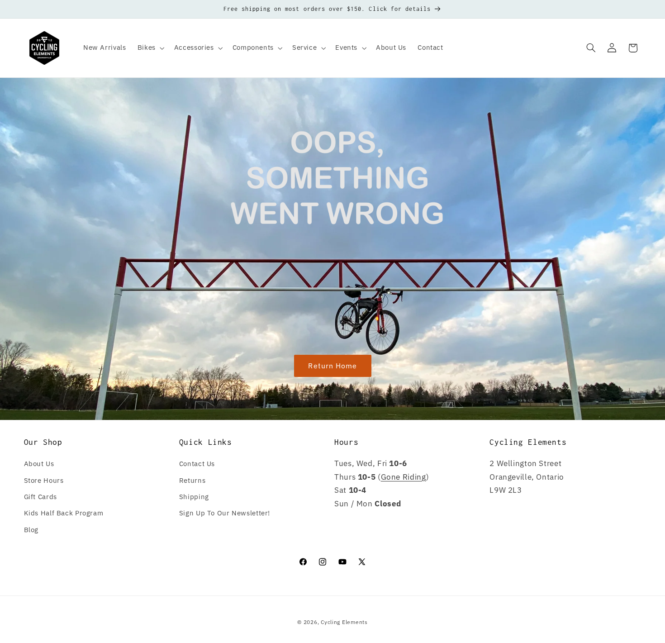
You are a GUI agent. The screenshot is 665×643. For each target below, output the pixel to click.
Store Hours (44, 480)
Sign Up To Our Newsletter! (224, 513)
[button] (150, 48)
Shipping (194, 496)
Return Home (332, 365)
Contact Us (197, 463)
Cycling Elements (344, 622)
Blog (31, 529)
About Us (39, 463)
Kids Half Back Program (64, 513)
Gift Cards (40, 496)
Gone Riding (403, 477)
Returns (192, 480)
